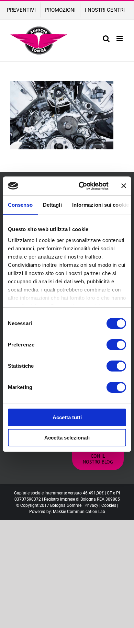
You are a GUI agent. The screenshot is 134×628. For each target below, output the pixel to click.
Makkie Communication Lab (79, 511)
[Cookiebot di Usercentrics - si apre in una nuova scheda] (81, 186)
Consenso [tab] (20, 205)
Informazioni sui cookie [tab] (100, 205)
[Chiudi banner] (123, 185)
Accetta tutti (67, 417)
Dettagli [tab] (52, 205)
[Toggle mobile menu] (120, 38)
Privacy (91, 505)
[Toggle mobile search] (106, 38)
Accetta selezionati (67, 438)
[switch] (116, 344)
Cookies (108, 505)
